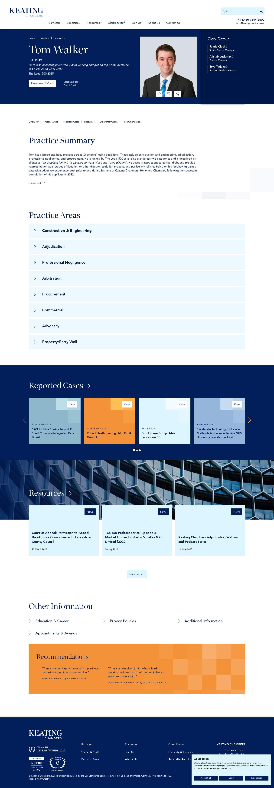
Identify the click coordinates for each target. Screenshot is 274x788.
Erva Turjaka (217, 67)
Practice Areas (51, 121)
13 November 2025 (42, 424)
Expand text (35, 183)
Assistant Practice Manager (223, 70)
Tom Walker (60, 38)
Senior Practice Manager (221, 50)
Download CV (40, 83)
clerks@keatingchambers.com (249, 23)
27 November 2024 (97, 428)
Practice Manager (218, 60)
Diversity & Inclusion (181, 752)
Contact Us (173, 23)
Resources (89, 121)
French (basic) (70, 85)
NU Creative (44, 778)
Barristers (54, 23)
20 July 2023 (111, 549)
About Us (154, 23)
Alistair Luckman (220, 57)
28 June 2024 (149, 428)
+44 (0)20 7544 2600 (250, 20)
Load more (135, 574)
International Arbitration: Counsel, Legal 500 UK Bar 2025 (137, 682)
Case (72, 404)
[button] (250, 419)
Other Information (109, 121)
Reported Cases (71, 121)
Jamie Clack (217, 47)
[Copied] (177, 94)
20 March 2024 (39, 549)
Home (32, 38)
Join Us (136, 23)
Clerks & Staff (116, 23)
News (90, 512)
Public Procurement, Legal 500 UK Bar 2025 (64, 678)
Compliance (176, 745)
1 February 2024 (205, 424)
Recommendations (132, 121)
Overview (34, 121)
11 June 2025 (185, 549)
